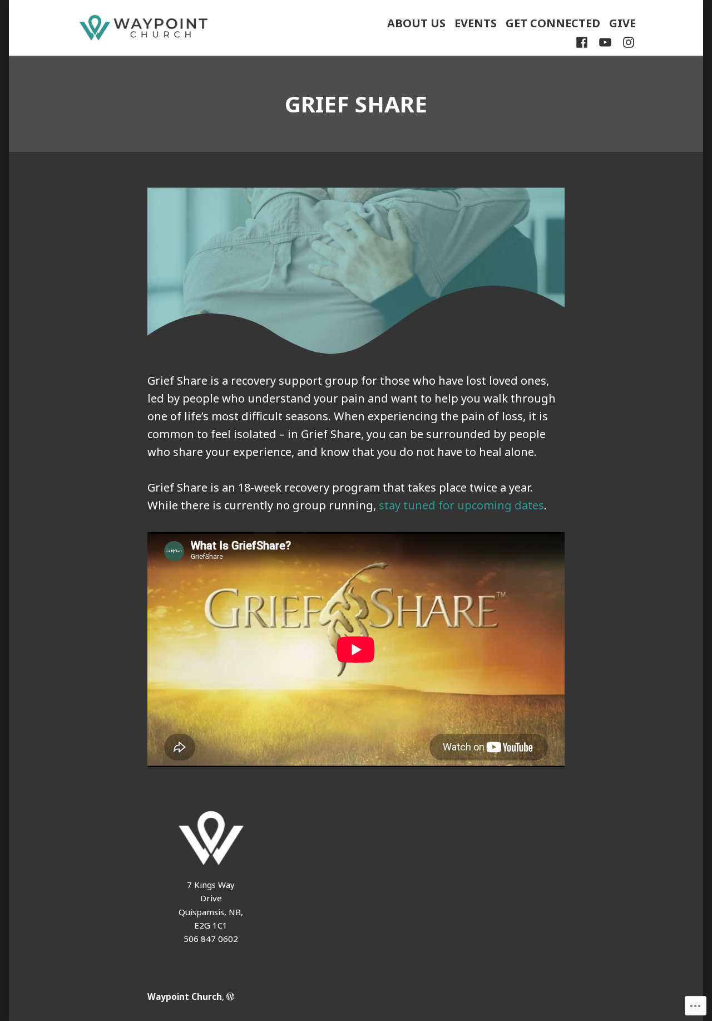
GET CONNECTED (553, 23)
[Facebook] (584, 42)
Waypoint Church (184, 996)
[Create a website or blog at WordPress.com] (230, 996)
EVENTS (475, 23)
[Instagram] (626, 42)
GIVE (622, 23)
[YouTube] (605, 42)
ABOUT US (416, 23)
